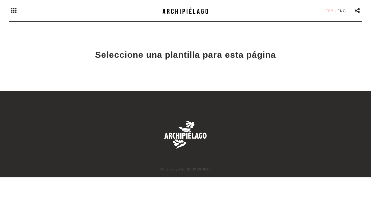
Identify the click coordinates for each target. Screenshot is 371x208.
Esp (329, 11)
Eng (341, 11)
